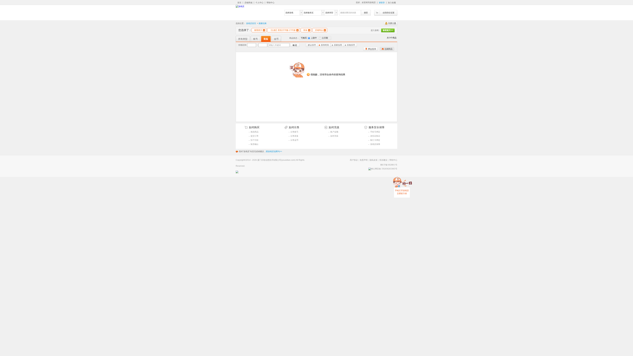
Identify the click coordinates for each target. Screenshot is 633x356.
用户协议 (354, 160)
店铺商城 (248, 2)
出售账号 (294, 132)
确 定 (295, 45)
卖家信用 (338, 45)
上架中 (314, 38)
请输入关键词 (275, 45)
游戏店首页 (251, 23)
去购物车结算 (385, 13)
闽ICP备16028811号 (388, 165)
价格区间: (242, 45)
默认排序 (312, 45)
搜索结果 (263, 23)
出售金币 (294, 140)
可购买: (304, 38)
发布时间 (325, 45)
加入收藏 (392, 2)
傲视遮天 (258, 30)
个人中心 (259, 2)
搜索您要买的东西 (348, 13)
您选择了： (245, 30)
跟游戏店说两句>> (274, 151)
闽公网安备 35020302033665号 (384, 169)
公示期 (325, 38)
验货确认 (254, 144)
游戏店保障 (375, 144)
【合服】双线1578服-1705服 (283, 30)
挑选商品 (254, 132)
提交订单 (254, 136)
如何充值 (334, 136)
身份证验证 (375, 136)
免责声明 (364, 160)
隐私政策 (373, 160)
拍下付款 (254, 140)
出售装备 (294, 136)
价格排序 (351, 45)
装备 (305, 30)
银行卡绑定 (375, 140)
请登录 (382, 2)
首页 (239, 2)
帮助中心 (270, 2)
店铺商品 (319, 30)
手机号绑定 (375, 132)
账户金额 (334, 132)
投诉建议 (383, 160)
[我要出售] (390, 23)
